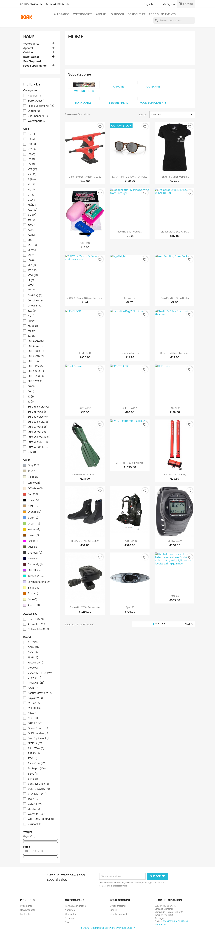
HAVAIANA (36, 682)
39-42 (33, 331)
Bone (32, 599)
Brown (33, 535)
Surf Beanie (85, 407)
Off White (35, 488)
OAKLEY (35, 723)
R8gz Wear (36, 748)
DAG (33, 652)
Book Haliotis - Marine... (129, 231)
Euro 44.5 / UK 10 (39, 437)
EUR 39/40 (36, 351)
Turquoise (36, 576)
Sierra (33, 593)
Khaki (33, 506)
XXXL (33, 275)
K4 (31, 315)
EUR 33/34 (36, 366)
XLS (32, 265)
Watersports (82, 14)
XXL (32, 209)
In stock (36, 619)
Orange (34, 511)
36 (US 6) (35, 300)
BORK (33, 647)
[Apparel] (118, 82)
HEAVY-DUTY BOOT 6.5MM (85, 540)
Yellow (34, 529)
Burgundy (35, 564)
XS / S (33, 240)
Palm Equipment (39, 738)
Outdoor (117, 14)
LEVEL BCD (85, 352)
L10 (31, 154)
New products (27, 909)
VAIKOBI (35, 804)
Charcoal (35, 552)
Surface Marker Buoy (175, 474)
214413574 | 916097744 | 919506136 (50, 4)
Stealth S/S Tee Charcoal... (174, 352)
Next (189, 624)
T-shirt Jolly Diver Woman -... (174, 176)
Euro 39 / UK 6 (38, 416)
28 (31, 321)
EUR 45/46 (36, 356)
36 (31, 391)
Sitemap (69, 918)
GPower (34, 677)
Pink (33, 541)
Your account (120, 900)
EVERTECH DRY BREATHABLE (130, 463)
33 (31, 230)
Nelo (33, 718)
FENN (33, 657)
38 (31, 386)
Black (33, 500)
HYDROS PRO (130, 540)
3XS (32, 310)
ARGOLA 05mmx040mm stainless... (85, 298)
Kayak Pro (35, 698)
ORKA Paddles (38, 733)
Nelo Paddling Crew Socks (175, 298)
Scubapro (37, 768)
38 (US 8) (35, 305)
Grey (33, 465)
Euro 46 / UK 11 (38, 442)
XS (32, 174)
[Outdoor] (153, 82)
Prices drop (26, 905)
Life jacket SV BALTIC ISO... (175, 231)
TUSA (33, 799)
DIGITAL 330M (175, 540)
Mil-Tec (34, 703)
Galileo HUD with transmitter (85, 607)
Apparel (101, 14)
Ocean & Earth (38, 728)
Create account (118, 913)
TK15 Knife (174, 407)
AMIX (33, 642)
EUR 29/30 (36, 371)
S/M (32, 452)
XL (32, 204)
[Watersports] (84, 84)
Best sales (25, 913)
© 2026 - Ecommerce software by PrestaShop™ (107, 927)
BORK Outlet (136, 14)
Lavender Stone (39, 582)
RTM (32, 758)
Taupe (33, 471)
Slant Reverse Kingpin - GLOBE (85, 176)
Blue (33, 517)
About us (70, 909)
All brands (62, 14)
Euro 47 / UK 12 (38, 447)
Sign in (113, 909)
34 (31, 235)
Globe (34, 667)
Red (33, 494)
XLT (32, 285)
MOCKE (34, 708)
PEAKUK (35, 743)
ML (31, 189)
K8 (31, 139)
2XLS (33, 270)
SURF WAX (85, 243)
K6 (31, 134)
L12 (31, 159)
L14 (31, 164)
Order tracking (118, 905)
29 (164, 624)
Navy (33, 558)
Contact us (71, 913)
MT (32, 255)
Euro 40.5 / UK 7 (39, 421)
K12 (32, 149)
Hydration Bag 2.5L (130, 352)
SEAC (33, 773)
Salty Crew (37, 763)
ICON (33, 687)
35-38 (33, 326)
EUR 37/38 (36, 381)
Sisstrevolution (38, 783)
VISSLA (34, 809)
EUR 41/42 (35, 346)
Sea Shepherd (32, 61)
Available (36, 624)
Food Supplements (162, 14)
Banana (34, 587)
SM (32, 214)
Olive (33, 547)
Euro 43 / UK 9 (38, 431)
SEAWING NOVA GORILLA (85, 474)
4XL (32, 290)
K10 (32, 144)
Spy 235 (130, 607)
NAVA (32, 713)
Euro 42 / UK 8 (38, 426)
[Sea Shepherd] (118, 98)
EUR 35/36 (36, 376)
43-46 (33, 336)
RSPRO (34, 753)
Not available (38, 629)
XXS (32, 169)
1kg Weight (130, 298)
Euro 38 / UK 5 (38, 411)
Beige (34, 477)
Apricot (34, 605)
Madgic (175, 595)
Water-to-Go (37, 814)
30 (31, 219)
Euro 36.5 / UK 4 (39, 406)
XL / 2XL (34, 250)
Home (29, 36)
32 (31, 225)
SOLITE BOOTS (39, 788)
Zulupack (35, 824)
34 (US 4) (35, 295)
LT (31, 280)
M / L (32, 245)
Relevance (172, 114)
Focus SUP (35, 662)
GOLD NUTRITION (40, 672)
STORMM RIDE (38, 794)
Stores (68, 922)
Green (34, 523)
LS (31, 260)
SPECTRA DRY (129, 407)
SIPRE (33, 778)
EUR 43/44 (36, 341)
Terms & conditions (75, 905)
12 (31, 401)
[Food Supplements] (153, 98)
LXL (32, 199)
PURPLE (34, 570)
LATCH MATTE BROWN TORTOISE (129, 176)
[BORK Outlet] (84, 98)
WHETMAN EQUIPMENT (42, 819)
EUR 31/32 (35, 361)
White (34, 482)
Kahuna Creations (40, 693)
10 (31, 396)
